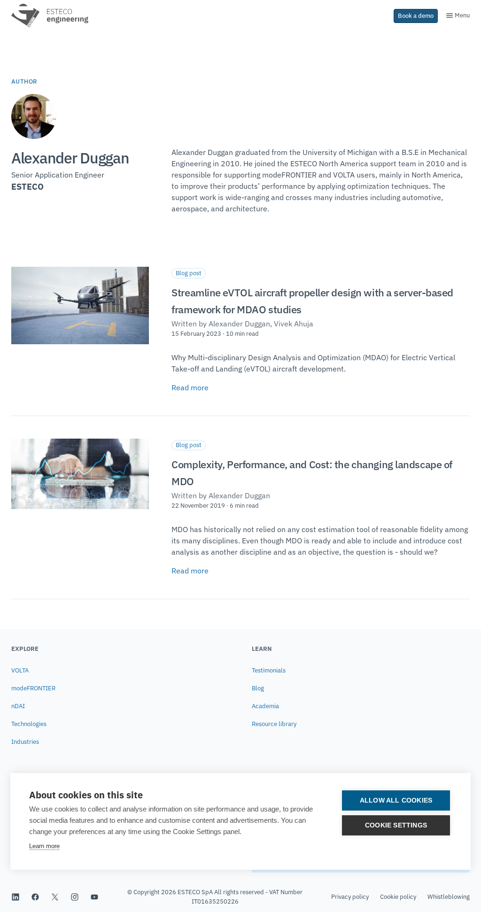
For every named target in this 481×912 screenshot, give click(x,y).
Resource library (274, 724)
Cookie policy (398, 897)
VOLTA (20, 670)
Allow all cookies (396, 800)
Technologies (29, 724)
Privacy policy (350, 897)
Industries (25, 742)
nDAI (18, 706)
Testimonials (269, 670)
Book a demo (416, 16)
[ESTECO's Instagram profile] (74, 897)
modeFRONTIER (33, 688)
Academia (265, 706)
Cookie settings (396, 825)
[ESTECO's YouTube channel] (94, 897)
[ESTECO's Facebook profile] (35, 897)
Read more (190, 387)
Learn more (44, 846)
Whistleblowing (448, 897)
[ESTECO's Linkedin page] (15, 897)
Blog (258, 688)
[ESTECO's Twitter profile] (55, 897)
